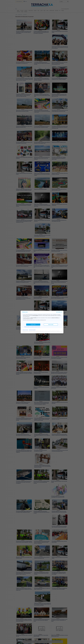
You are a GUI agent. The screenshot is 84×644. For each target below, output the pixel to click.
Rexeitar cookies (50, 324)
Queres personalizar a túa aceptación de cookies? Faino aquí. (32, 326)
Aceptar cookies (33, 324)
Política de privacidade (32, 329)
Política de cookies (25, 329)
